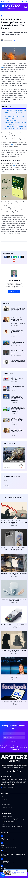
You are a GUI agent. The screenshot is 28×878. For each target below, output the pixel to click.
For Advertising (5, 861)
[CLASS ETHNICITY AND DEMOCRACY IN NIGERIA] (14, 200)
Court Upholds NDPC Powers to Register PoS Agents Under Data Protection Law (14, 625)
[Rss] (26, 1)
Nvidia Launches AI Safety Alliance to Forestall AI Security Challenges (14, 599)
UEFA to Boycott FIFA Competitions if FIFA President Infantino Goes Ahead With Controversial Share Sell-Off (17, 397)
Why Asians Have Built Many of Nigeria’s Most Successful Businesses (18, 362)
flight (14, 165)
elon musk (8, 247)
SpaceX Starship (20, 247)
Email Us (3, 838)
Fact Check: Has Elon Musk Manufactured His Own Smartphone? (14, 676)
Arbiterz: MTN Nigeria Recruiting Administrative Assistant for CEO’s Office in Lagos (18, 420)
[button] (25, 7)
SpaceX (11, 144)
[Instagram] (24, 1)
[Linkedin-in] (22, 1)
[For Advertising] (2, 859)
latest (2, 67)
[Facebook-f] (18, 1)
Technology (5, 16)
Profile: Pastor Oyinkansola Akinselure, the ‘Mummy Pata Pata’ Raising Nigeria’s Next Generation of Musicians (18, 309)
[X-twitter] (20, 1)
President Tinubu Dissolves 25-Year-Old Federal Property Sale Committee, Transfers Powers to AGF (18, 409)
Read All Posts (14, 291)
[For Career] (2, 866)
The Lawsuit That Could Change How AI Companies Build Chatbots (14, 651)
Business (6, 480)
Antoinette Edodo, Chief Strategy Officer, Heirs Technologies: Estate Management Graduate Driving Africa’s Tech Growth (18, 320)
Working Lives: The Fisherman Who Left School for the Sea (17, 342)
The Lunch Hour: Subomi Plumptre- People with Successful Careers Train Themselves (17, 332)
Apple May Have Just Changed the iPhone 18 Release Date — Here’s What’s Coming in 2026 (14, 548)
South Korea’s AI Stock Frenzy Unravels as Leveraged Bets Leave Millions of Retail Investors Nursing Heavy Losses (14, 522)
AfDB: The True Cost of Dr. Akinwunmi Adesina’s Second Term (18, 352)
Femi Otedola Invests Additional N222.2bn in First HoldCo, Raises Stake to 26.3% (17, 431)
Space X (13, 247)
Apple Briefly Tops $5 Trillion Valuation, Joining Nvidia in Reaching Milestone (14, 574)
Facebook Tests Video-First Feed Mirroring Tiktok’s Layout (14, 702)
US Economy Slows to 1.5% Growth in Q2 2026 (17, 387)
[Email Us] (2, 836)
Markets (6, 483)
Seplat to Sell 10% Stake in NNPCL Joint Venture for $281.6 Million (17, 378)
